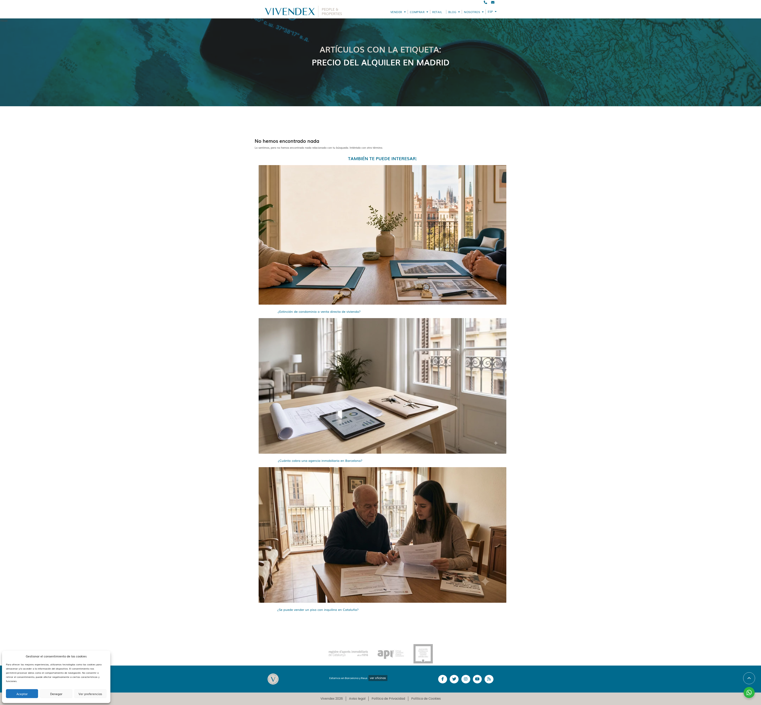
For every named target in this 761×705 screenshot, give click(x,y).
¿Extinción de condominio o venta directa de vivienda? (319, 311)
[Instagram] (465, 679)
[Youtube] (477, 679)
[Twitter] (454, 679)
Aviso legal (357, 698)
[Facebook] (442, 679)
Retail (437, 12)
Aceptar (22, 694)
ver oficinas (378, 678)
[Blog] (489, 679)
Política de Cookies (426, 698)
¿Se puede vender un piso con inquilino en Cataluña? (318, 609)
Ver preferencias (90, 694)
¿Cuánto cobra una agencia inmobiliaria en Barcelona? (320, 460)
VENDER (396, 12)
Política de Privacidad (388, 698)
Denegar (56, 694)
